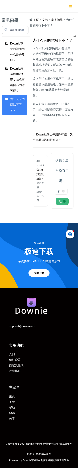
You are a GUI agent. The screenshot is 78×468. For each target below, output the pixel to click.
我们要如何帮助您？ (40, 174)
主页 (12, 396)
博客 (12, 413)
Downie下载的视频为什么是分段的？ (17, 52)
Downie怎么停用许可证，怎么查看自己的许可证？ (17, 79)
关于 (12, 418)
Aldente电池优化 (39, 448)
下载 (12, 402)
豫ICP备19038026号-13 (39, 454)
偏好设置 (15, 360)
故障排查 (15, 371)
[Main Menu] (70, 6)
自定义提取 (16, 365)
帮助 (12, 407)
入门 (12, 354)
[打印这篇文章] (75, 36)
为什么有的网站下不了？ (17, 104)
